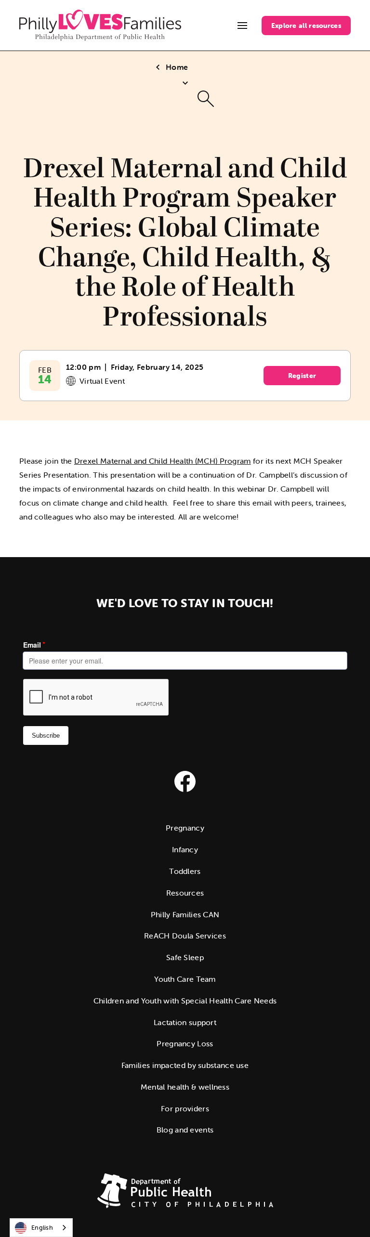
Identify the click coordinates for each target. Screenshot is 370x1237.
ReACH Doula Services (185, 935)
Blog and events (185, 1129)
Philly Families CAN (185, 914)
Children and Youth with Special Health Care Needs (185, 1000)
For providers (185, 1108)
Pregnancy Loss (185, 1043)
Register (302, 375)
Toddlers (184, 871)
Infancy (185, 849)
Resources (185, 893)
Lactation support (185, 1022)
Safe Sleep (185, 957)
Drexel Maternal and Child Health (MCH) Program (162, 461)
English (42, 1228)
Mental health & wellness (185, 1087)
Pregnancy (185, 828)
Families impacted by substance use (185, 1065)
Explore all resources (306, 25)
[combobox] (41, 1227)
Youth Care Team (185, 979)
